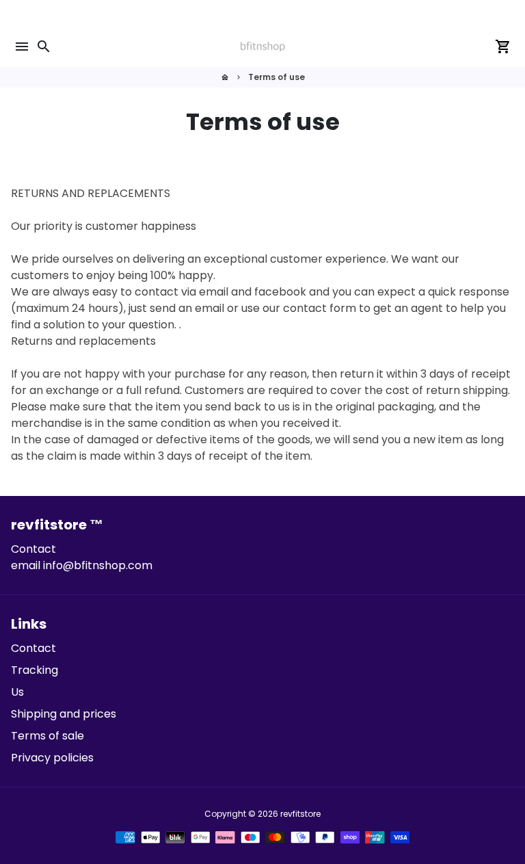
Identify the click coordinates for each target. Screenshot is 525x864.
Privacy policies (52, 757)
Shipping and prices (63, 714)
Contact (33, 648)
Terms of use (276, 77)
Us (17, 692)
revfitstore (300, 814)
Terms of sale (47, 736)
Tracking (34, 670)
